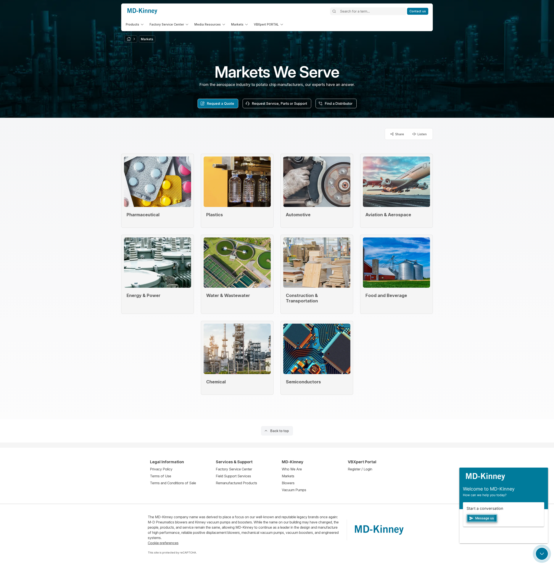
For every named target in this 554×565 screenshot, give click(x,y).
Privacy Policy (161, 469)
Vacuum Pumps (294, 490)
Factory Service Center (234, 469)
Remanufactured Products (236, 483)
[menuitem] (135, 24)
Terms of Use (160, 476)
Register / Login (360, 469)
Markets (288, 476)
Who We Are (292, 469)
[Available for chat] (542, 554)
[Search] (334, 11)
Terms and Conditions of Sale (173, 483)
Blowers (288, 483)
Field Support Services (233, 476)
